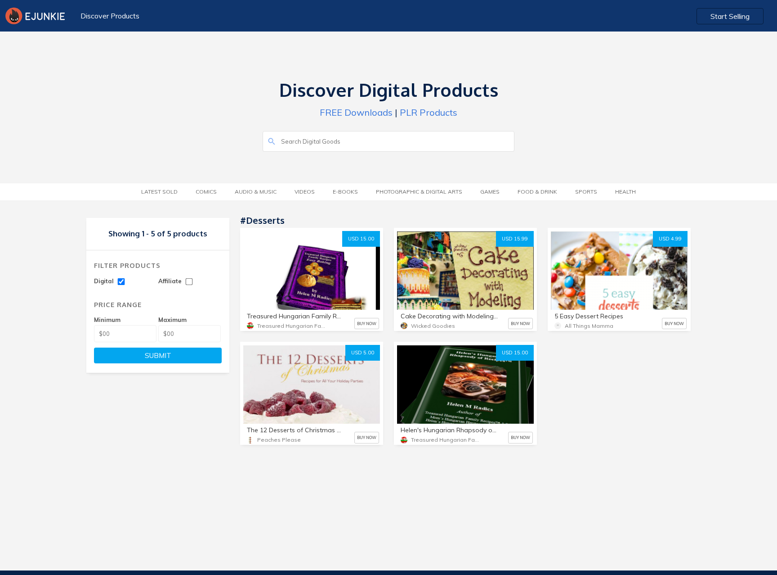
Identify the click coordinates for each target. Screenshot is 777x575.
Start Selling (730, 16)
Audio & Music (256, 191)
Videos (305, 191)
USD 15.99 (515, 238)
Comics (206, 191)
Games (490, 191)
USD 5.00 (362, 352)
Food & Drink (537, 191)
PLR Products (428, 112)
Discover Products (109, 15)
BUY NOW (366, 323)
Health (625, 191)
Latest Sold (159, 191)
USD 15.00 (361, 238)
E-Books (345, 191)
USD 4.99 (670, 238)
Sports (586, 191)
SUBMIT (158, 355)
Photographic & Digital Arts (419, 191)
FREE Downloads (356, 112)
